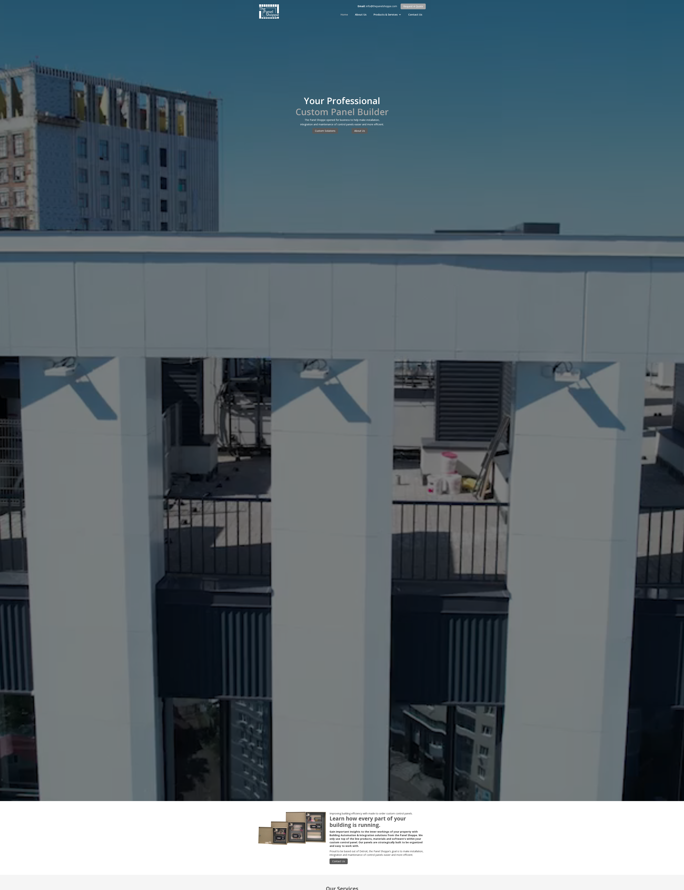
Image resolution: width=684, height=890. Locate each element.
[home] (269, 12)
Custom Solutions (325, 130)
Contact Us (415, 14)
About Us (360, 14)
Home (344, 14)
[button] (387, 14)
